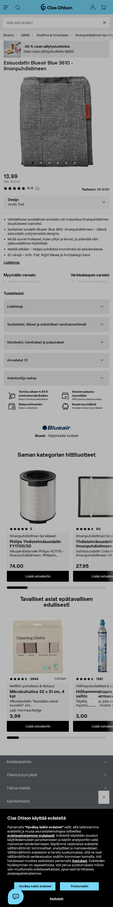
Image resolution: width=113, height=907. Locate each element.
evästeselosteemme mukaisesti (31, 835)
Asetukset (79, 861)
